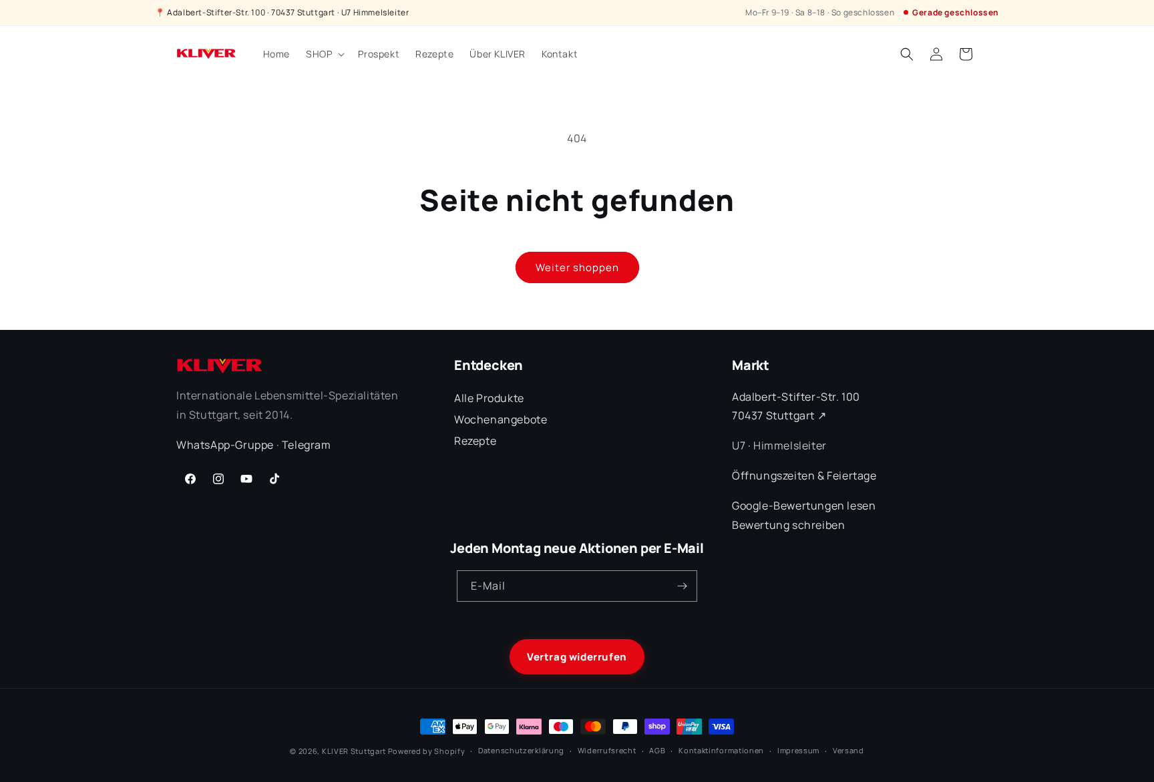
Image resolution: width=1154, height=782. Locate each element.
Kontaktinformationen (721, 750)
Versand (848, 750)
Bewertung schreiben (788, 525)
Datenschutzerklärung (521, 750)
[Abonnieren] (682, 586)
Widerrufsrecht (607, 750)
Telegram (306, 444)
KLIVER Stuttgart (354, 751)
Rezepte (475, 440)
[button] (324, 54)
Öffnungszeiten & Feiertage (804, 475)
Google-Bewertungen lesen (804, 505)
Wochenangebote (500, 419)
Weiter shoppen (577, 267)
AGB (657, 750)
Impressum (798, 750)
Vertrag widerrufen (577, 657)
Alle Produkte (489, 398)
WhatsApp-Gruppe (225, 444)
